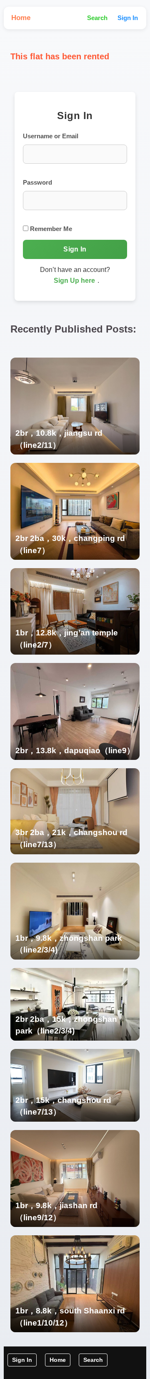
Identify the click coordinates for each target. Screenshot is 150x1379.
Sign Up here (74, 280)
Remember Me (50, 228)
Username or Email (50, 136)
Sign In (128, 17)
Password (37, 182)
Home (20, 18)
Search (97, 17)
